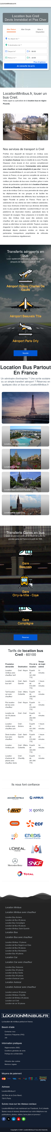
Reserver (25, 637)
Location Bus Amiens (13, 917)
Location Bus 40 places (14, 953)
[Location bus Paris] (25, 408)
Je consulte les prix (26, 66)
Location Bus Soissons (14, 967)
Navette (25, 353)
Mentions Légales (11, 1064)
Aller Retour (11, 29)
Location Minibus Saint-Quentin (17, 928)
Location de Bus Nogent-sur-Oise (18, 945)
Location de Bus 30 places (15, 948)
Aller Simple (25, 29)
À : (30, 51)
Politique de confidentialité (14, 1054)
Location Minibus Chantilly (15, 995)
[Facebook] (4, 1119)
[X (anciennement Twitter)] (9, 1120)
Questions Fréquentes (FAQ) (14, 1034)
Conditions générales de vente (15, 1050)
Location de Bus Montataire (15, 950)
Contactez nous (10, 1031)
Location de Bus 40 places (15, 920)
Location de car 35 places (15, 1003)
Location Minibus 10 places (15, 942)
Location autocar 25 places (15, 992)
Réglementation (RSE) (12, 1047)
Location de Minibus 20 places (17, 997)
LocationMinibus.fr (29, 1130)
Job (6, 1037)
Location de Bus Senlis (14, 972)
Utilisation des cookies (12, 1061)
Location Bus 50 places (14, 975)
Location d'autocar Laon (14, 978)
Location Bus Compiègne (15, 923)
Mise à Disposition (40, 30)
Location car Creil (12, 1000)
